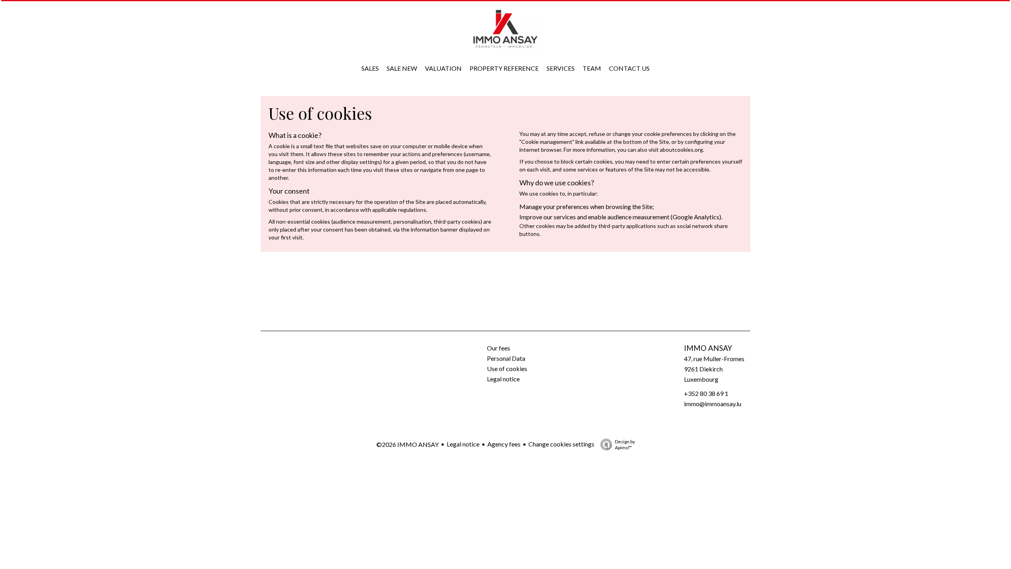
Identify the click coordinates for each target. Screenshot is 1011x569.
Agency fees (504, 444)
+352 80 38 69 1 (706, 393)
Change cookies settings (561, 444)
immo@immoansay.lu (712, 403)
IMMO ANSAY (708, 348)
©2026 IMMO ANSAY (407, 444)
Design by (625, 444)
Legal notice (463, 444)
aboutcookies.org (681, 149)
